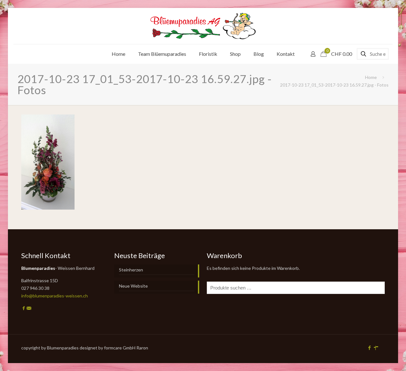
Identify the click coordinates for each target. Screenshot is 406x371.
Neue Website (133, 286)
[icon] (376, 347)
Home (371, 77)
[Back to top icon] (375, 358)
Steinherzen (131, 269)
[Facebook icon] (369, 347)
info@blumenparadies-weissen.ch (54, 295)
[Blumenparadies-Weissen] (203, 26)
